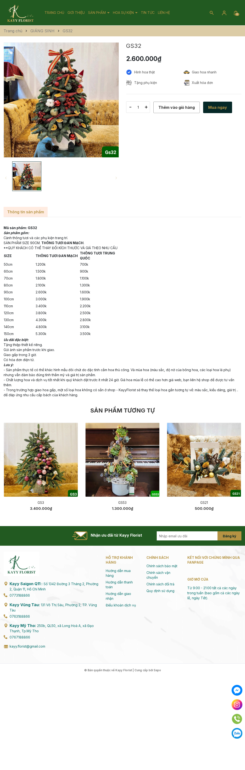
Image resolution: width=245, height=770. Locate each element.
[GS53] (122, 460)
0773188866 (20, 595)
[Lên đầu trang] (237, 755)
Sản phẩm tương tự (122, 410)
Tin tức (148, 13)
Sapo (157, 670)
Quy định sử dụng (160, 591)
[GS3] (41, 460)
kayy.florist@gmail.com (27, 646)
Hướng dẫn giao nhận (118, 596)
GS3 (41, 502)
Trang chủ (54, 13)
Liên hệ (164, 13)
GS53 (122, 502)
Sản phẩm (97, 13)
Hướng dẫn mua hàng (118, 573)
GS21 (204, 502)
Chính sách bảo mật (161, 566)
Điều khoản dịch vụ (121, 605)
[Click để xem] (61, 100)
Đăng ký (229, 536)
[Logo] (20, 12)
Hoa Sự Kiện (124, 13)
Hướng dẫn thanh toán (119, 584)
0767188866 (20, 637)
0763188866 (20, 616)
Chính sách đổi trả (160, 584)
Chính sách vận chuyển (158, 575)
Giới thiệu (76, 13)
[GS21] (204, 460)
